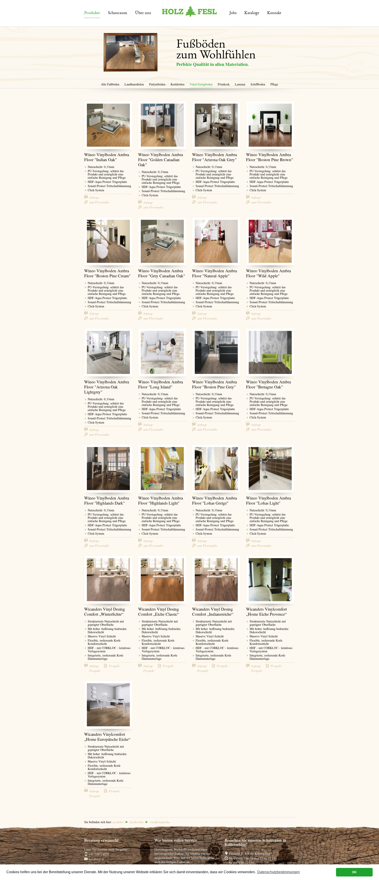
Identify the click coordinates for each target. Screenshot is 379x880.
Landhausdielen (134, 84)
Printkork (224, 84)
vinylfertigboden (160, 822)
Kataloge (251, 13)
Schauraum (117, 13)
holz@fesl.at (96, 859)
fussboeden (136, 822)
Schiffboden (257, 84)
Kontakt (274, 13)
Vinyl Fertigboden (201, 84)
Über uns (143, 13)
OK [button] (354, 872)
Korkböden (177, 84)
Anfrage (94, 197)
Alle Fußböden (110, 84)
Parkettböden (157, 84)
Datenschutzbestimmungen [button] (278, 872)
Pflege (274, 84)
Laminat (240, 84)
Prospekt (114, 665)
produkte (118, 822)
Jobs (232, 13)
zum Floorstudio (99, 202)
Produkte (92, 13)
